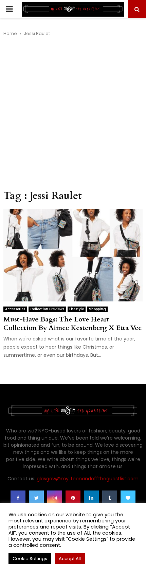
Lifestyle (76, 309)
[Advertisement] (73, 113)
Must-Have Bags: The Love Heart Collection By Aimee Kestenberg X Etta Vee (72, 323)
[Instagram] (54, 497)
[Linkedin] (91, 497)
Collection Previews (47, 309)
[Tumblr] (109, 497)
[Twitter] (36, 497)
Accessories (15, 309)
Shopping (97, 309)
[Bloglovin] (128, 497)
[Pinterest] (73, 497)
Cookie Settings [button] (30, 558)
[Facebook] (18, 497)
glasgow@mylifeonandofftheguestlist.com (88, 478)
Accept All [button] (70, 558)
